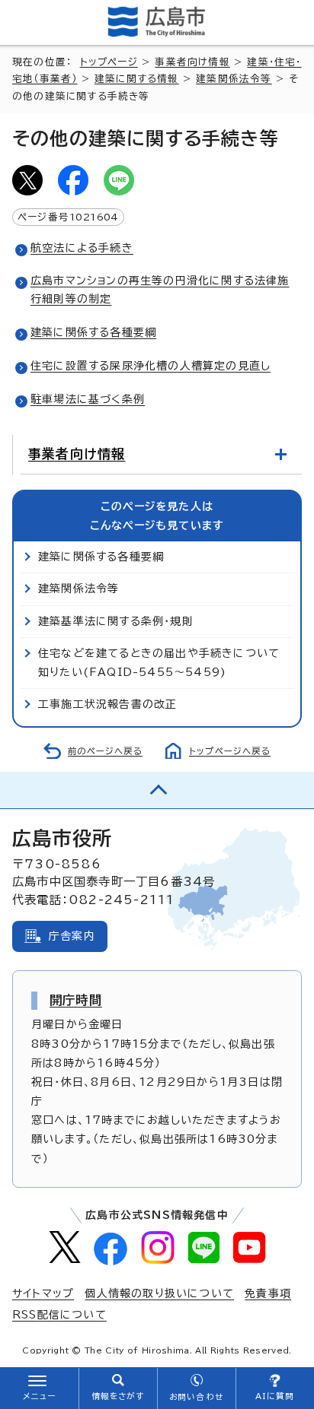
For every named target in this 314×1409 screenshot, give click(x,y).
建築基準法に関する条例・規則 (116, 621)
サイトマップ (43, 1293)
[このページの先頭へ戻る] (157, 790)
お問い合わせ (196, 1397)
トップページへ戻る (230, 751)
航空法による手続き (81, 248)
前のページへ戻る (105, 751)
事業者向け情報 (192, 62)
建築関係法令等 (233, 79)
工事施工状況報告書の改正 (107, 704)
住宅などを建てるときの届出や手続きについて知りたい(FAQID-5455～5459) (159, 663)
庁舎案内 (72, 936)
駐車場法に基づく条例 (87, 399)
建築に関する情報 (137, 79)
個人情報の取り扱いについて (159, 1293)
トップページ (109, 62)
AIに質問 (274, 1396)
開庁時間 (76, 1000)
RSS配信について (59, 1314)
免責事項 (268, 1293)
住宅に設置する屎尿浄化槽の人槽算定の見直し (150, 365)
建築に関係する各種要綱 (93, 332)
